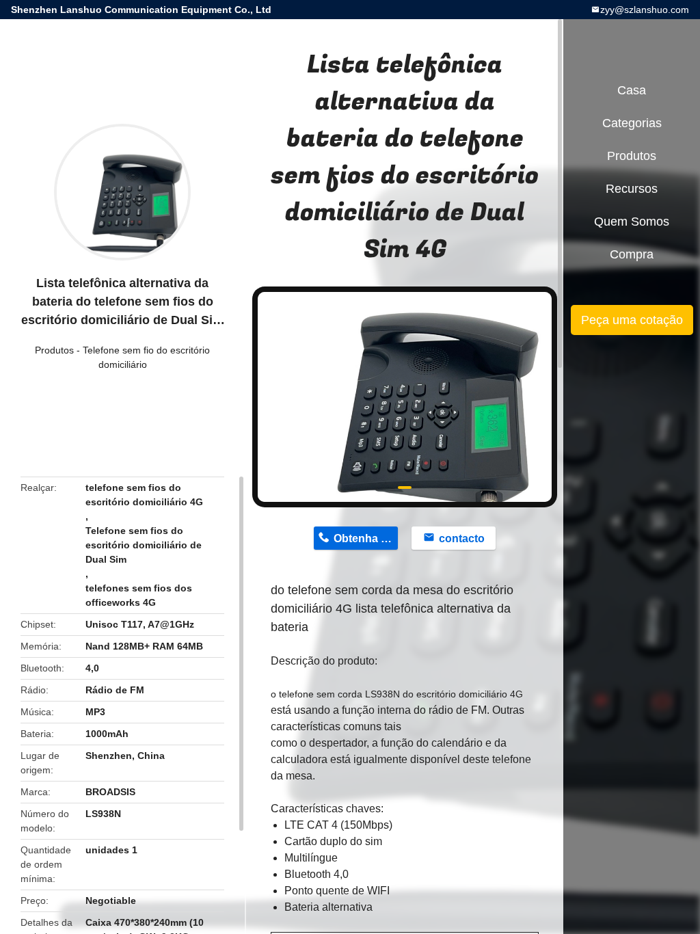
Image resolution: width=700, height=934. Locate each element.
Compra (632, 254)
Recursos (632, 189)
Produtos (54, 350)
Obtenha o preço (366, 538)
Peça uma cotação (632, 320)
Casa (631, 90)
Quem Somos (631, 221)
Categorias (632, 123)
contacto (462, 538)
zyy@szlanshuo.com (644, 9)
